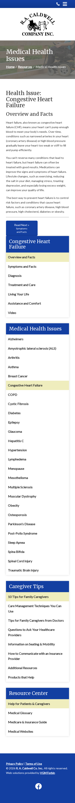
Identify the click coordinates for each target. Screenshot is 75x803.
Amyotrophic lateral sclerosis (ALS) (32, 348)
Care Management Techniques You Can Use (34, 608)
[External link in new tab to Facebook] (38, 786)
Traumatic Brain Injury (23, 570)
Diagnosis (15, 275)
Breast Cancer (18, 376)
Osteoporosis (17, 515)
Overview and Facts (21, 257)
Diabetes (14, 413)
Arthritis (14, 357)
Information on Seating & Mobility (31, 644)
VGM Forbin (47, 772)
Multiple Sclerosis (20, 487)
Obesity (13, 505)
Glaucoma (15, 431)
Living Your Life (18, 294)
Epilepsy (14, 422)
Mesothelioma (18, 478)
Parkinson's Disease (21, 524)
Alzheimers (15, 339)
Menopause (16, 468)
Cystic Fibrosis (18, 404)
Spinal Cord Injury (20, 561)
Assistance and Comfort (24, 303)
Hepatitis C (16, 441)
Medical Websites (20, 731)
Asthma (13, 367)
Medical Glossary (20, 713)
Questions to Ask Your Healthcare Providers (31, 632)
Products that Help (21, 677)
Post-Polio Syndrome (22, 533)
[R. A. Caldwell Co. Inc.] (37, 24)
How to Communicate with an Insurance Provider (35, 656)
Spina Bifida (16, 551)
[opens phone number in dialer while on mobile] (59, 4)
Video (12, 313)
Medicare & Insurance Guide (27, 722)
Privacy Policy (14, 763)
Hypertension (17, 450)
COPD (12, 394)
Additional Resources (22, 668)
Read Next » (21, 228)
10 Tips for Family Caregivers (28, 597)
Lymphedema (17, 459)
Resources (25, 67)
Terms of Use (33, 763)
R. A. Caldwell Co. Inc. (29, 768)
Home (10, 67)
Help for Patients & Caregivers (29, 704)
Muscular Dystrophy (22, 496)
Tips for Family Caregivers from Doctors (36, 620)
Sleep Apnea (16, 542)
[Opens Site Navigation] (65, 4)
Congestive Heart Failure (25, 385)
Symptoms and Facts (22, 266)
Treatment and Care (21, 285)
